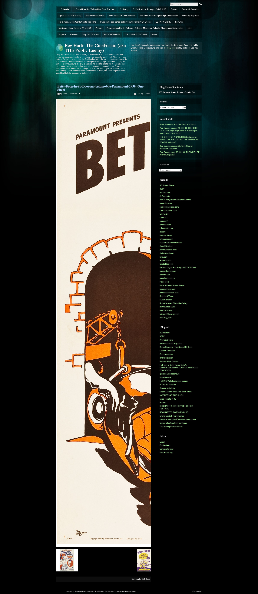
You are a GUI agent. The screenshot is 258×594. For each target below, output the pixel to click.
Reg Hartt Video (166, 296)
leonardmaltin (165, 260)
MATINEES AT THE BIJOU (171, 395)
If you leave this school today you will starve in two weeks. (125, 22)
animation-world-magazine (171, 343)
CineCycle (164, 214)
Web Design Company (113, 591)
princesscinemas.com (169, 292)
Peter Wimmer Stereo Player (172, 285)
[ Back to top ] (197, 591)
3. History (124, 9)
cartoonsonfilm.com (168, 210)
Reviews (74, 34)
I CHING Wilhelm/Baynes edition (174, 381)
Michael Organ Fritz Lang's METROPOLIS (178, 267)
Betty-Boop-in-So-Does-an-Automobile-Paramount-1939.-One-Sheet (100, 88)
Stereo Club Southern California (173, 423)
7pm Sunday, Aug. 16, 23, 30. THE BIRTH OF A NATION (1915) (179, 153)
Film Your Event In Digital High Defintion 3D (159, 15)
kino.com (164, 257)
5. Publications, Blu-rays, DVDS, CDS (149, 9)
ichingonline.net (166, 239)
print (190, 28)
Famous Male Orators (95, 15)
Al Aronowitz (165, 196)
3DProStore (165, 333)
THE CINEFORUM (112, 34)
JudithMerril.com (167, 253)
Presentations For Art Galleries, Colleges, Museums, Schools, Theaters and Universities (145, 28)
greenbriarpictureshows (169, 374)
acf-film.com (165, 192)
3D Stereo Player (167, 185)
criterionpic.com (166, 228)
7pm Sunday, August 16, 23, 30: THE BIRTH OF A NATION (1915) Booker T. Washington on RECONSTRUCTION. (179, 131)
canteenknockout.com (169, 207)
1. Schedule (64, 9)
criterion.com (165, 225)
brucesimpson (166, 203)
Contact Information (190, 9)
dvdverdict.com (166, 358)
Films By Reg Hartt (190, 15)
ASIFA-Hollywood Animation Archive (175, 200)
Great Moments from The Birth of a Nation (178, 124)
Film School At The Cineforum (122, 15)
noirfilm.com (165, 275)
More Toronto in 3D (168, 399)
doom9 (162, 232)
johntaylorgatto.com (168, 250)
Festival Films (166, 235)
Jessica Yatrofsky (167, 388)
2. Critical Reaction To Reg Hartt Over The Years (94, 9)
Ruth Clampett (166, 300)
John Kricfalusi (166, 246)
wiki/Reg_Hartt (166, 317)
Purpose (62, 34)
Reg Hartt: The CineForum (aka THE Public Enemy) (95, 47)
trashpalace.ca (166, 310)
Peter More (164, 282)
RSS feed (171, 48)
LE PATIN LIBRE (163, 22)
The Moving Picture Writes (171, 426)
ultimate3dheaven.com (169, 314)
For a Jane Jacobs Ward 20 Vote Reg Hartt (77, 22)
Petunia (99, 28)
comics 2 (164, 221)
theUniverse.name (167, 307)
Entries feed (165, 445)
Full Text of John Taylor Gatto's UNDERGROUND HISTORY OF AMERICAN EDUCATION (179, 368)
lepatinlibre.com (166, 264)
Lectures (179, 22)
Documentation (166, 354)
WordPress (99, 591)
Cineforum (86, 591)
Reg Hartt (78, 591)
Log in (162, 442)
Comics (174, 9)
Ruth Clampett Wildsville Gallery (174, 303)
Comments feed (141, 579)
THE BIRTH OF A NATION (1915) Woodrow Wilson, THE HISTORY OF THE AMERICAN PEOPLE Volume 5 (179, 139)
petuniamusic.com (167, 289)
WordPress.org (166, 452)
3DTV (162, 189)
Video (154, 34)
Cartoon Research (167, 351)
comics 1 (164, 217)
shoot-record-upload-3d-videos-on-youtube (178, 419)
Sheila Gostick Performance (172, 416)
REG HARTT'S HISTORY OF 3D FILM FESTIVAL (176, 407)
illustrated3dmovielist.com (171, 242)
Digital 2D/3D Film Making (70, 15)
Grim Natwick (165, 377)
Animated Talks (166, 340)
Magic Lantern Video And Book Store (176, 392)
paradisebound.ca (167, 278)
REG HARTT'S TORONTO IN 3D (174, 412)
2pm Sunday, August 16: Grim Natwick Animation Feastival (176, 147)
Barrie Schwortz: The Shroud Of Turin (176, 347)
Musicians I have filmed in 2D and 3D (75, 28)
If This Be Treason (168, 384)
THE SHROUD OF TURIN (136, 34)
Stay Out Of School (90, 34)
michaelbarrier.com (168, 271)
